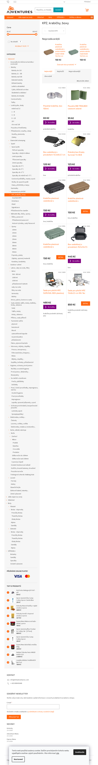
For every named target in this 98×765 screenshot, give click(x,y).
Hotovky (10, 728)
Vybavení (11, 59)
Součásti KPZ (17, 198)
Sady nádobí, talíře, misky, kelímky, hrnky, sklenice (23, 304)
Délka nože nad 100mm (20, 459)
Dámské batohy (17, 80)
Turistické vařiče (17, 321)
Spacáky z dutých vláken (21, 153)
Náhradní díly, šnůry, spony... (21, 214)
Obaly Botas (16, 519)
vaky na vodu (16, 287)
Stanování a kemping (17, 140)
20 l (13, 121)
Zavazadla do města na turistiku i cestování (22, 63)
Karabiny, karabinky (19, 261)
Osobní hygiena (17, 393)
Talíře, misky (16, 311)
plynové (14, 324)
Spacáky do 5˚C (18, 166)
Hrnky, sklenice (17, 314)
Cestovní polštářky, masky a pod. (23, 179)
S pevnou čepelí (17, 462)
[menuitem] (10, 17)
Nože (13, 433)
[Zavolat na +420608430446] (10, 2)
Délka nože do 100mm (20, 455)
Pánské (13, 506)
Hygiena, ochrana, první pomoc (21, 365)
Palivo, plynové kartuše (19, 343)
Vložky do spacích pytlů (20, 182)
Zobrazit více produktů (65, 64)
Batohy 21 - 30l (17, 74)
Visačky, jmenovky (18, 134)
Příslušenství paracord (20, 220)
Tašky (13, 102)
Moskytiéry (15, 375)
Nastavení (18, 759)
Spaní (13, 144)
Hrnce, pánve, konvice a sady (21, 300)
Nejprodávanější (74, 71)
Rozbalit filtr (20, 46)
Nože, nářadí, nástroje (18, 430)
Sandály (14, 525)
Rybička (15, 446)
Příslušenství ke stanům (19, 210)
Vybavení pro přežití (18, 191)
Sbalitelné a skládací (19, 93)
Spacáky (13, 560)
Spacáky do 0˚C (18, 169)
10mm (14, 230)
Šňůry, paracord (17, 217)
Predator (16, 452)
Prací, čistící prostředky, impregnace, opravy (24, 389)
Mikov (14, 439)
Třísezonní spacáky (19, 159)
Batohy (13, 67)
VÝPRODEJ (11, 551)
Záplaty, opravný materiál (21, 258)
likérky (14, 296)
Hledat (58, 10)
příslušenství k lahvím (19, 284)
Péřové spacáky (18, 150)
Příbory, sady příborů (18, 318)
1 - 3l (13, 112)
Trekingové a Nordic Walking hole (22, 475)
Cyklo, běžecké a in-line (20, 89)
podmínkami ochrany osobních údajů (41, 712)
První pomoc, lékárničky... (20, 372)
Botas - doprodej (17, 509)
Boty (9, 503)
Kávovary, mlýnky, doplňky (20, 346)
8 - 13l (14, 118)
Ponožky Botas (17, 513)
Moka (13, 356)
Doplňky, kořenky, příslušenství (22, 362)
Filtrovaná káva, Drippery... (21, 353)
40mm (14, 249)
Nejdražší (60, 71)
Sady (13, 308)
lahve (13, 271)
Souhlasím (79, 752)
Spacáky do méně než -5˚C (21, 175)
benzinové (15, 327)
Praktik (15, 443)
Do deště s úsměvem (18, 378)
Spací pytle (16, 147)
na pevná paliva (17, 337)
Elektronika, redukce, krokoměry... (23, 427)
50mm (14, 252)
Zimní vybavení (15, 494)
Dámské (13, 529)
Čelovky (14, 420)
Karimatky (14, 188)
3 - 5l (13, 115)
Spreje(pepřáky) (17, 414)
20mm (14, 236)
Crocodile (16, 449)
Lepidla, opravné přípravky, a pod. (24, 402)
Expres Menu (11, 739)
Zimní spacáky (17, 163)
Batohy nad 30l (17, 77)
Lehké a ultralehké (18, 86)
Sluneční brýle (15, 487)
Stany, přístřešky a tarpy (20, 185)
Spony (14, 226)
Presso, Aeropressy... (19, 349)
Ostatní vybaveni (16, 564)
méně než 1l (16, 108)
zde (57, 753)
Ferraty (13, 481)
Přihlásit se (14, 717)
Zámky (14, 137)
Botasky (13, 554)
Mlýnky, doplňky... (18, 359)
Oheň (13, 204)
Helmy (13, 484)
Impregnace (16, 399)
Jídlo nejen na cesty (15, 497)
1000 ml (15, 277)
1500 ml (15, 280)
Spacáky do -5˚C (18, 172)
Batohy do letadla (18, 96)
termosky (15, 293)
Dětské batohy (17, 83)
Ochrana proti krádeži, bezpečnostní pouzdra (24, 407)
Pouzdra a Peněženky (19, 128)
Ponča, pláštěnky (18, 381)
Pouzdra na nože (17, 471)
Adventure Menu (13, 734)
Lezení (12, 478)
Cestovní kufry (16, 99)
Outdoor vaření (15, 265)
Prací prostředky (18, 396)
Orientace (15, 201)
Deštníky (15, 385)
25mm (14, 239)
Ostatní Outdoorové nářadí (20, 465)
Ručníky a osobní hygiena (20, 369)
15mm (14, 233)
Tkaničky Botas (17, 516)
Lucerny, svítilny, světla (19, 424)
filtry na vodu (16, 290)
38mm (14, 246)
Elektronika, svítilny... (17, 417)
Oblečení (11, 500)
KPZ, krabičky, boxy (19, 195)
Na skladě (16, 42)
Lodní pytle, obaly (17, 105)
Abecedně (48, 76)
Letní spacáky (17, 156)
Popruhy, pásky (17, 255)
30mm (14, 242)
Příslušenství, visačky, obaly (21, 131)
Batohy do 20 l (17, 70)
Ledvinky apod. (17, 411)
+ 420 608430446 (16, 683)
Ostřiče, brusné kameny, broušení (23, 468)
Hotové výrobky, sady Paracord (23, 223)
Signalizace (16, 207)
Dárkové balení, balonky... (19, 490)
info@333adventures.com (19, 680)
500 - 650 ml (16, 274)
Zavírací (14, 436)
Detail (85, 211)
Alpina (13, 522)
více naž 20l (16, 124)
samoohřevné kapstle (19, 334)
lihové (14, 330)
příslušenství (16, 340)
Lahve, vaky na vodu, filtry (20, 268)
